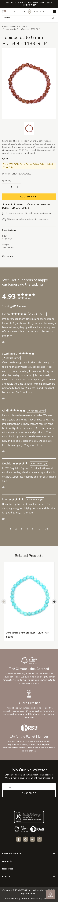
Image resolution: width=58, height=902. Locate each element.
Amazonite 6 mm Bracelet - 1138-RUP (27, 632)
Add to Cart (29, 197)
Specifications (9, 230)
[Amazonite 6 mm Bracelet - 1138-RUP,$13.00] (29, 595)
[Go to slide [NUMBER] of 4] (4, 602)
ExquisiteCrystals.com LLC (39, 890)
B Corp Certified (29, 703)
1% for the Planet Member (29, 737)
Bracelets (23, 26)
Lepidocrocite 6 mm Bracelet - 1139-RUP (22, 29)
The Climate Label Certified (29, 669)
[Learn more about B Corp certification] (29, 817)
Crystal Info (7, 256)
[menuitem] (3, 11)
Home (5, 26)
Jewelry (13, 26)
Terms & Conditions (30, 898)
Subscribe (29, 793)
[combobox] (26, 17)
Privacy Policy (11, 898)
